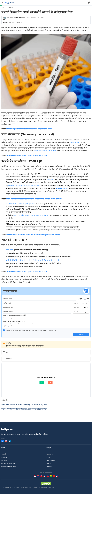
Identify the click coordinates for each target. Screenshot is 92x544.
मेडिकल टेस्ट (10, 7)
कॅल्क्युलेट (81, 334)
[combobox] (86, 307)
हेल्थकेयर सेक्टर (75, 142)
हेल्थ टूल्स (49, 447)
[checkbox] (4, 330)
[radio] (79, 299)
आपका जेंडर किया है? (7, 298)
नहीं (11, 318)
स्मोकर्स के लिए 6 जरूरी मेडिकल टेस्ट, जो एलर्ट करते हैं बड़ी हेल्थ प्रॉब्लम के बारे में (29, 129)
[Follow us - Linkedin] (10, 441)
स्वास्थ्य (2, 7)
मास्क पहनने (9, 250)
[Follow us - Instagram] (6, 441)
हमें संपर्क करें (49, 466)
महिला (88, 298)
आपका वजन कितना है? (8, 311)
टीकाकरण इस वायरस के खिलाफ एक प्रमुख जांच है (20, 204)
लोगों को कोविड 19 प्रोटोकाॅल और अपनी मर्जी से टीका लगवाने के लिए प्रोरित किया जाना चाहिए (33, 260)
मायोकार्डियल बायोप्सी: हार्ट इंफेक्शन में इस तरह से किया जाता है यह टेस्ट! (26, 155)
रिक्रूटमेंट (49, 463)
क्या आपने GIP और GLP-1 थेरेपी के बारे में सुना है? (14, 321)
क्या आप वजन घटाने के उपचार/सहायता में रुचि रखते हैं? (15, 315)
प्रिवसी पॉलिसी (4, 460)
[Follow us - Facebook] (2, 441)
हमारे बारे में (49, 457)
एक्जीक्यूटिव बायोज (51, 460)
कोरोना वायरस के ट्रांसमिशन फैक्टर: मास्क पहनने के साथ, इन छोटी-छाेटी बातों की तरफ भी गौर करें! (34, 199)
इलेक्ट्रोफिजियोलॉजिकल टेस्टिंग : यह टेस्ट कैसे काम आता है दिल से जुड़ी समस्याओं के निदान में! (33, 235)
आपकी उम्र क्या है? (7, 303)
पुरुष (81, 298)
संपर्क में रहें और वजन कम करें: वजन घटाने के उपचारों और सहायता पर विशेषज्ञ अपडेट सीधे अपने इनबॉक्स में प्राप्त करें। (31, 330)
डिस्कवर (3, 447)
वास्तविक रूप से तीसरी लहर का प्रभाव (45, 151)
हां (5, 318)
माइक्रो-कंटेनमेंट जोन (62, 188)
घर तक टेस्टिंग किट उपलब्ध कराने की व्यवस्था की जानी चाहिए (30, 215)
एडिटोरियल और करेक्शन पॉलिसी (8, 463)
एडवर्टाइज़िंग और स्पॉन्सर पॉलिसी (8, 466)
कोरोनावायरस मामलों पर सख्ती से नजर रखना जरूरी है (23, 186)
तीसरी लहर (49, 179)
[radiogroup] (83, 299)
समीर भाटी (18, 17)
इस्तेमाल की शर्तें (5, 457)
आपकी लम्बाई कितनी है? (8, 307)
